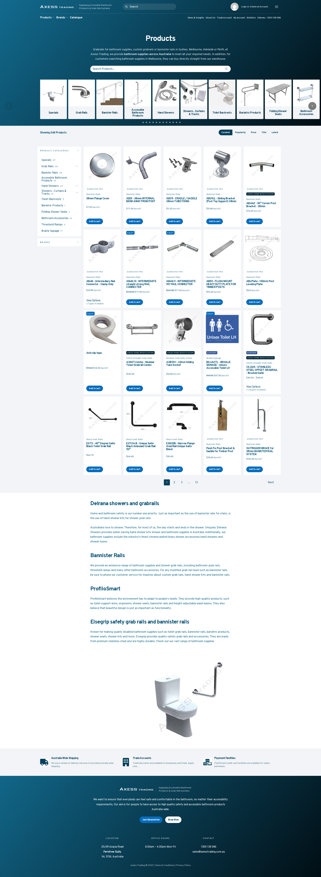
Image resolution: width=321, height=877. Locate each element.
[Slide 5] (156, 122)
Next (271, 482)
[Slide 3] (149, 122)
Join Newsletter (151, 819)
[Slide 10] (173, 122)
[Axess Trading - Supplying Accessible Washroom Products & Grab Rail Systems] (81, 6)
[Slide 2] (146, 122)
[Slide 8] (166, 122)
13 (196, 482)
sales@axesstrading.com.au (208, 851)
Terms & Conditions (164, 865)
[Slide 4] (153, 122)
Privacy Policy (183, 865)
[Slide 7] (163, 122)
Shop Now (173, 819)
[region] (160, 99)
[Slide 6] (159, 122)
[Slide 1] (143, 122)
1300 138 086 (208, 846)
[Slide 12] (180, 122)
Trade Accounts (142, 758)
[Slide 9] (170, 122)
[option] (53, 98)
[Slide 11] (176, 122)
